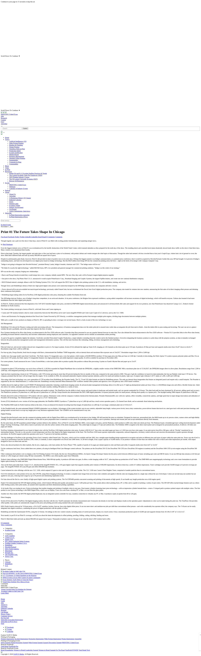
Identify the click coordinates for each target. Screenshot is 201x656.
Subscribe (8, 213)
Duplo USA (9, 539)
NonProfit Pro (13, 646)
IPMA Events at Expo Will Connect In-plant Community (21, 578)
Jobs (2, 116)
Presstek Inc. (9, 553)
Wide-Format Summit (35, 643)
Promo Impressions (68, 639)
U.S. (6, 566)
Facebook (10, 627)
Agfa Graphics (10, 536)
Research (4, 118)
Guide (3, 601)
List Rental (12, 209)
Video (7, 168)
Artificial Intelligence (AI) (17, 141)
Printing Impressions (7, 639)
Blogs (7, 166)
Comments (58, 237)
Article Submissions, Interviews (19, 211)
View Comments (6, 525)
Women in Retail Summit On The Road (52, 650)
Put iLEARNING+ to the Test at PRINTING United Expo (22, 573)
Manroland (8, 551)
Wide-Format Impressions (52, 639)
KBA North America (12, 549)
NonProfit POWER (71, 650)
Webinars (12, 187)
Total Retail (4, 646)
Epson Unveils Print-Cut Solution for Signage (16, 589)
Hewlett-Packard (10, 547)
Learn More (5, 593)
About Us (12, 194)
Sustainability (13, 160)
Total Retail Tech (84, 650)
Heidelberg (8, 545)
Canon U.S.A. (10, 537)
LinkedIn (10, 631)
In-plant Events (6, 225)
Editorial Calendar (15, 200)
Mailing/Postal (14, 154)
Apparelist (78, 639)
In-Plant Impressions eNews (18, 217)
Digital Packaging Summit (19, 643)
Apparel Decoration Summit (52, 643)
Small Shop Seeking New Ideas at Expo (16, 582)
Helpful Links (13, 204)
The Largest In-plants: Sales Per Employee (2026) (25, 175)
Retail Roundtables (7, 650)
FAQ (2, 122)
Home (7, 137)
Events (7, 183)
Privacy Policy (5, 614)
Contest (3, 120)
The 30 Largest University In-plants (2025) (23, 179)
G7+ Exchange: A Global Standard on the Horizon (19, 575)
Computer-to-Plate (15, 162)
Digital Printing (14, 147)
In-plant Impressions (21, 639)
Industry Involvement (16, 207)
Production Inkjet (15, 151)
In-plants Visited (14, 205)
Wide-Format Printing (16, 143)
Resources (8, 171)
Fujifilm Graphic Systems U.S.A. (16, 543)
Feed (2, 623)
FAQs (11, 202)
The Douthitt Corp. (11, 554)
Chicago (8, 562)
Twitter (9, 629)
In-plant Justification (16, 153)
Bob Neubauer (8, 244)
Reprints (3, 610)
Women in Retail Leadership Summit (26, 650)
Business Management (16, 156)
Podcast (7, 190)
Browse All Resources (16, 181)
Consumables (13, 164)
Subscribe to (12, 620)
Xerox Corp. (9, 556)
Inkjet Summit (5, 643)
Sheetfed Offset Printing (17, 158)
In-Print (7, 170)
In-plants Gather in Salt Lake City (14, 571)
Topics (7, 139)
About (7, 192)
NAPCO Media (18, 654)
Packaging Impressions (36, 639)
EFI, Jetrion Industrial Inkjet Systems (17, 541)
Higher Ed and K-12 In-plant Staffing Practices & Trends (28, 173)
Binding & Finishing (16, 145)
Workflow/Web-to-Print (17, 149)
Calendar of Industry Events (18, 188)
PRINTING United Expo (9, 114)
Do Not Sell (5, 618)
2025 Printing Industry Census (19, 177)
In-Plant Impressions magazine (19, 215)
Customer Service (7, 616)
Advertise (4, 124)
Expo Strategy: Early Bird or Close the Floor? (18, 580)
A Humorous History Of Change (20, 198)
